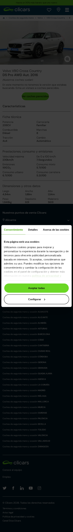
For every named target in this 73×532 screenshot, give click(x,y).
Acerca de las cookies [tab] (56, 229)
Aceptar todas (36, 288)
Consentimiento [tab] (13, 229)
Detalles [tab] (33, 229)
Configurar (34, 299)
